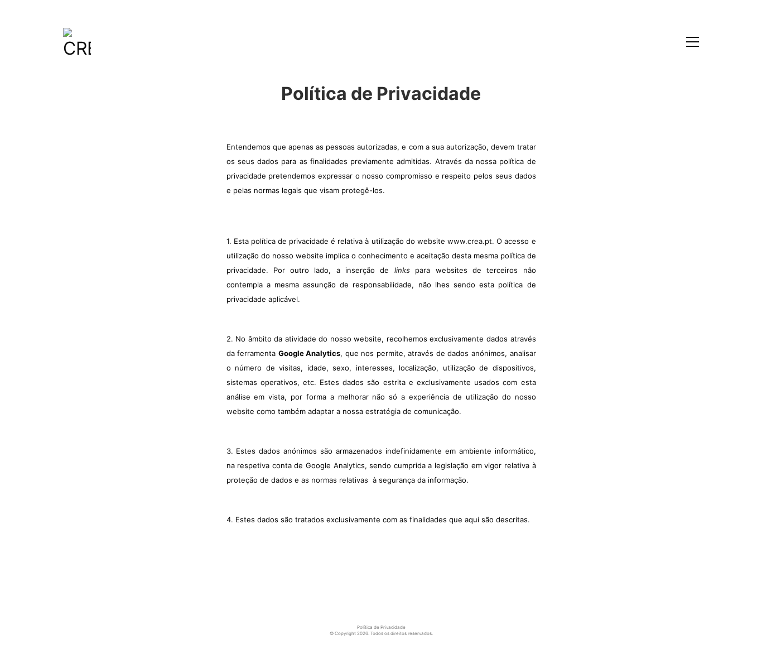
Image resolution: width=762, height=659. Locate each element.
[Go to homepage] (77, 42)
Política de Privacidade (381, 627)
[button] (692, 42)
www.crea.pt (469, 241)
